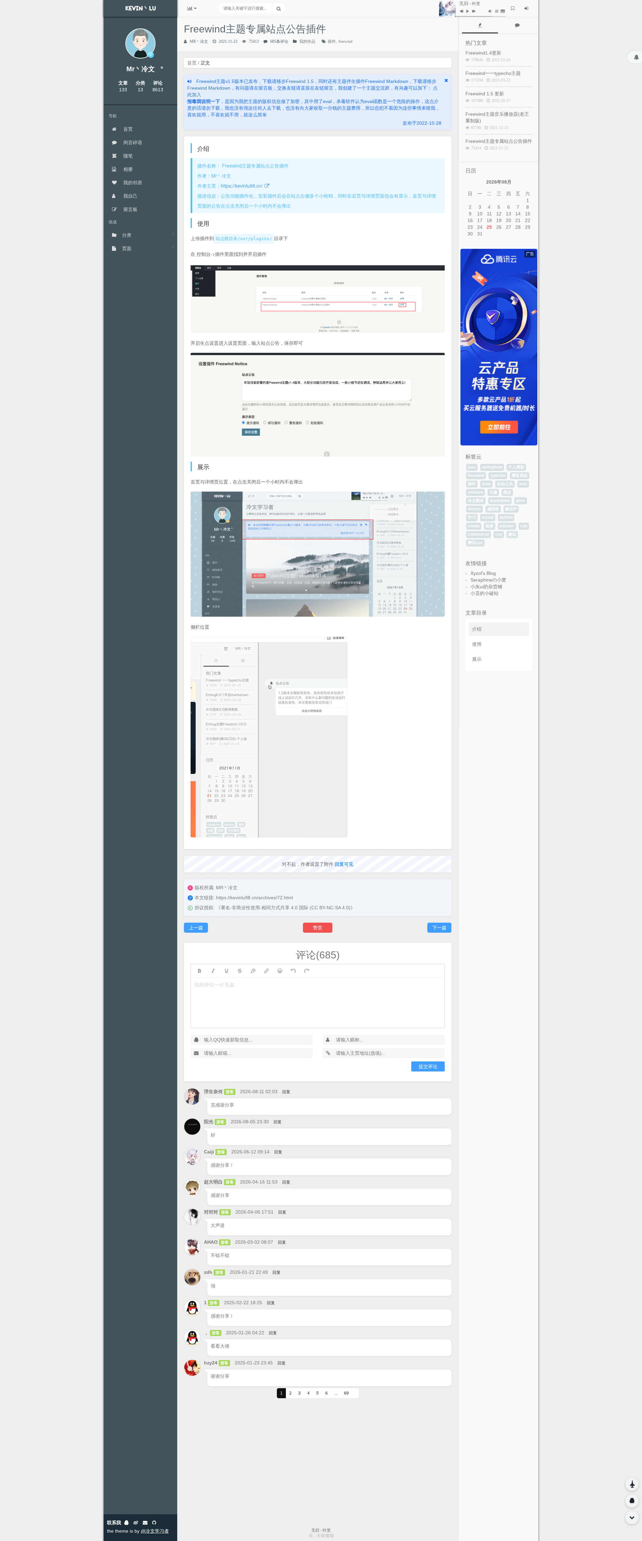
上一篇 (196, 927)
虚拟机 (493, 509)
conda (473, 526)
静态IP (511, 509)
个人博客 (516, 467)
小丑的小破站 (484, 593)
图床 (507, 492)
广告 (530, 253)
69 (346, 1393)
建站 (512, 534)
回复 (286, 1092)
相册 (127, 169)
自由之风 (505, 484)
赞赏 (317, 927)
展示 (476, 659)
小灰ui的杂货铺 (486, 586)
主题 (493, 492)
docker (474, 509)
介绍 (476, 629)
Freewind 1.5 (300, 81)
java (472, 467)
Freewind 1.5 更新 (484, 93)
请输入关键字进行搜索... (244, 8)
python (506, 517)
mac (523, 484)
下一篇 (439, 927)
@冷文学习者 (155, 1531)
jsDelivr (507, 526)
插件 (332, 41)
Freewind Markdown (208, 88)
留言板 (129, 209)
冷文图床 (476, 500)
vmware (475, 492)
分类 (126, 235)
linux (486, 484)
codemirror (478, 534)
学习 (472, 517)
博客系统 (520, 475)
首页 (127, 129)
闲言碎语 (132, 142)
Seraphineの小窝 (488, 580)
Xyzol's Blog (483, 573)
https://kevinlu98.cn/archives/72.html (254, 897)
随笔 (127, 156)
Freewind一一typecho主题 (493, 73)
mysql (488, 517)
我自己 (129, 196)
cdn (523, 526)
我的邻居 (132, 182)
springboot (492, 467)
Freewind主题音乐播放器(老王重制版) (497, 117)
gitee (520, 500)
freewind (345, 41)
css (498, 534)
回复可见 (344, 864)
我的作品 (307, 41)
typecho (498, 475)
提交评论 (428, 1066)
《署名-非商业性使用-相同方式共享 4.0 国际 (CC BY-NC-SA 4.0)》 (285, 907)
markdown (500, 500)
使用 (476, 644)
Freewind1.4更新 (483, 53)
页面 (126, 248)
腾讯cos (475, 542)
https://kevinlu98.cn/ (242, 185)
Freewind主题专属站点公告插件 (498, 141)
